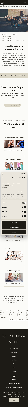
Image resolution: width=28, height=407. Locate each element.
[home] (2, 2)
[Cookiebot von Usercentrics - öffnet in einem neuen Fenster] (20, 174)
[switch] (24, 207)
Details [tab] (14, 177)
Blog (14, 367)
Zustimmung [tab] (5, 177)
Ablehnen (14, 232)
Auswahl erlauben (14, 227)
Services (14, 360)
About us (14, 352)
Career (14, 371)
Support (14, 379)
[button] (25, 2)
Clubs (14, 356)
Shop (14, 364)
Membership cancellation (14, 387)
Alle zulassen (14, 222)
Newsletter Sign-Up (14, 383)
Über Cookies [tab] (22, 177)
